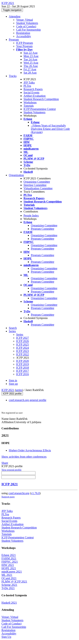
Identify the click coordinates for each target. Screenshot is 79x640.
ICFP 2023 (22, 351)
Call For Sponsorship (28, 29)
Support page (8, 496)
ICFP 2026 (22, 341)
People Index (31, 215)
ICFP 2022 (22, 354)
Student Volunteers (27, 23)
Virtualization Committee (38, 188)
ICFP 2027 (22, 337)
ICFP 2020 (22, 361)
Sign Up (6, 636)
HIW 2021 (7, 565)
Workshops (30, 102)
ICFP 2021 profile (12, 393)
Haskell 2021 (9, 602)
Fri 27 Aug (30, 69)
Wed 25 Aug (31, 62)
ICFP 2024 (22, 347)
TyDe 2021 (8, 588)
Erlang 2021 (8, 555)
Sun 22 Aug (30, 52)
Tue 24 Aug (30, 59)
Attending (14, 16)
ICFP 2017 (22, 370)
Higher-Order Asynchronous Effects (30, 450)
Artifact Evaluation (35, 95)
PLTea (27, 85)
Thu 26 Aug (31, 66)
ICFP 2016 (22, 374)
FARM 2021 (8, 558)
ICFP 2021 (7, 390)
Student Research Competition (41, 99)
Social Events (31, 92)
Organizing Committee (37, 181)
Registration (23, 33)
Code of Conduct (26, 26)
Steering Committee (35, 185)
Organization (16, 175)
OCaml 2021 (9, 578)
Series (19, 334)
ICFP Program (24, 42)
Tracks (13, 75)
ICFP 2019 (22, 364)
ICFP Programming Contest (40, 109)
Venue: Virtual (24, 19)
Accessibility (23, 36)
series (19, 390)
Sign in (13, 380)
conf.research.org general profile (27, 400)
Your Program (24, 46)
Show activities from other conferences (23, 456)
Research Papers (33, 89)
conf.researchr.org (18, 493)
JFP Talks (29, 82)
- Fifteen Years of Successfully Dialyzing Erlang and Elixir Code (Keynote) (50, 129)
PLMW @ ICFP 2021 (14, 581)
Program (14, 39)
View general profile (11, 469)
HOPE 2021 (8, 568)
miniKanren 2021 (11, 571)
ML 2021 (6, 574)
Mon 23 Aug (31, 56)
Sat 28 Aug (30, 72)
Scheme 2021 (9, 584)
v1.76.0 (35, 493)
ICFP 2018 (22, 367)
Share (4, 462)
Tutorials (29, 105)
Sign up (13, 383)
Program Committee (42, 228)
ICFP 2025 (22, 344)
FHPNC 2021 (9, 561)
